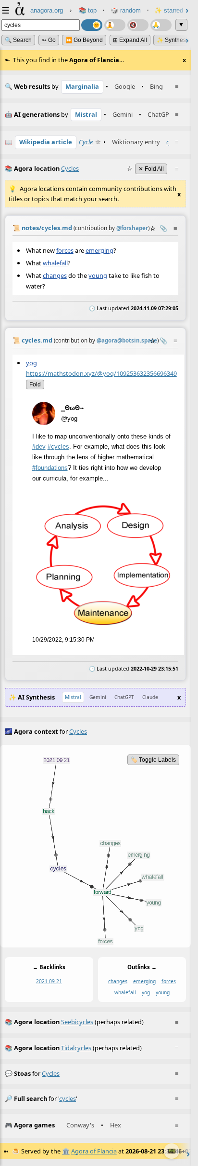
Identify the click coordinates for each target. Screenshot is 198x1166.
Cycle (86, 141)
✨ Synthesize (175, 40)
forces (65, 250)
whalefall (55, 262)
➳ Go (49, 40)
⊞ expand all (130, 40)
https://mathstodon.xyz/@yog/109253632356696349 (101, 373)
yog (31, 362)
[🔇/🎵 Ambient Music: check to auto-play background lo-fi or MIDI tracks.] (137, 25)
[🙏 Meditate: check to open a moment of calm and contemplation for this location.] (161, 25)
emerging (99, 250)
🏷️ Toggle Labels (153, 760)
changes (55, 275)
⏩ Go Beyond (84, 40)
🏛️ (66, 1151)
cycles (51, 1073)
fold (35, 384)
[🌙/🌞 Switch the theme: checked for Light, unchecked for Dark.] (91, 25)
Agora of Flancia (94, 1151)
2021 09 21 (49, 981)
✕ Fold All (151, 169)
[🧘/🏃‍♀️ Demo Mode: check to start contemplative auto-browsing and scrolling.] (114, 25)
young (97, 275)
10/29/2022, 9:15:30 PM (63, 640)
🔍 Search (18, 40)
